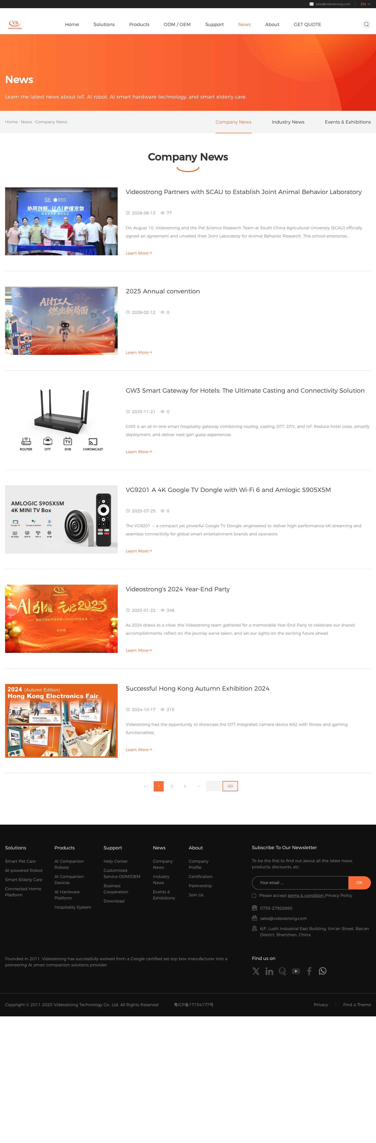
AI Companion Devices (69, 879)
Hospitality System (72, 907)
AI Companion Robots (69, 864)
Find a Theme (357, 1004)
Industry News (161, 879)
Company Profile (198, 864)
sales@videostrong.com (333, 4)
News (26, 121)
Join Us (196, 895)
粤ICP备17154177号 (194, 1004)
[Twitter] (256, 971)
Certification (201, 876)
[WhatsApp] (322, 971)
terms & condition (306, 895)
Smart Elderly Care (23, 879)
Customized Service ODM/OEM (122, 873)
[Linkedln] (269, 971)
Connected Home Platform (23, 891)
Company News (163, 864)
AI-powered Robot (23, 870)
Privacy (321, 1004)
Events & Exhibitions (164, 894)
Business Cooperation (116, 888)
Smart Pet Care (20, 861)
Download (114, 901)
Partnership (200, 885)
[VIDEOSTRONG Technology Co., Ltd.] (15, 24)
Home (11, 121)
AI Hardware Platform (67, 894)
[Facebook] (309, 971)
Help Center (116, 861)
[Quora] (283, 971)
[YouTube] (296, 971)
